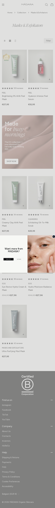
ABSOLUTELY (8, 259)
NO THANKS (19, 259)
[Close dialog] (54, 236)
